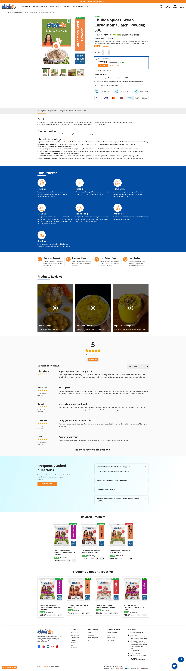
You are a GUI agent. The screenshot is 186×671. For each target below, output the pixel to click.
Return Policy (110, 640)
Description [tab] (41, 111)
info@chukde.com (135, 653)
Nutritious (67, 6)
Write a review (93, 359)
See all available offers (102, 70)
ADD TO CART (115, 65)
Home (9, 12)
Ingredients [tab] (52, 111)
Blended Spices (75, 635)
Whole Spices (27, 6)
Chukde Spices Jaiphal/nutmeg (134, 607)
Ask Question (47, 483)
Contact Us (91, 635)
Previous (40, 72)
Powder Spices (55, 6)
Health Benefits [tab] (81, 111)
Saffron (73, 645)
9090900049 (142, 655)
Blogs (87, 6)
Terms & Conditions (112, 632)
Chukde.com (45, 666)
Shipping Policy (111, 637)
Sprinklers (73, 642)
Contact (92, 6)
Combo (74, 6)
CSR (89, 640)
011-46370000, (134, 655)
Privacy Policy (110, 635)
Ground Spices (17, 12)
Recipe (80, 6)
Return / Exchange (93, 637)
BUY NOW (103, 65)
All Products (74, 647)
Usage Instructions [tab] (66, 111)
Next (86, 72)
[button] (167, 6)
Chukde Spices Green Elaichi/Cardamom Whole (64, 552)
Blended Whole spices (41, 6)
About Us (90, 632)
